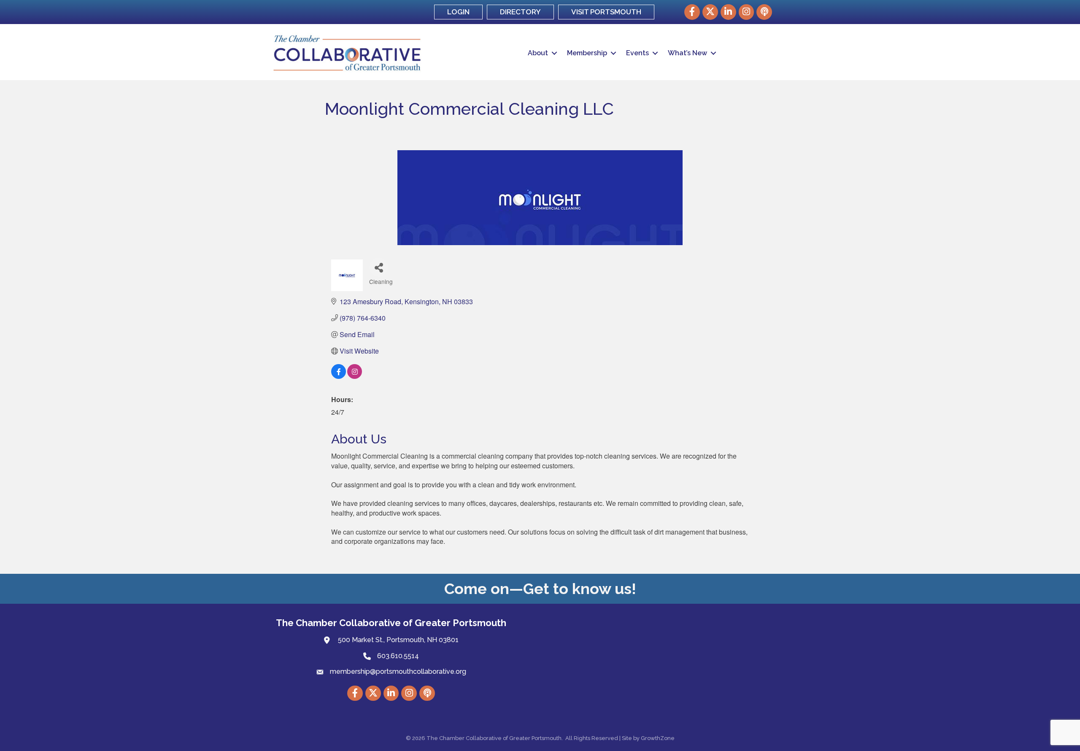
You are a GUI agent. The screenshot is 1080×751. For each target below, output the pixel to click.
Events (637, 53)
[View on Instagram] (354, 376)
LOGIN (458, 12)
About (538, 53)
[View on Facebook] (338, 376)
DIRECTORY (520, 12)
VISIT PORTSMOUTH (606, 12)
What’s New (687, 53)
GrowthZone (658, 738)
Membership (587, 53)
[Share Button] (378, 267)
